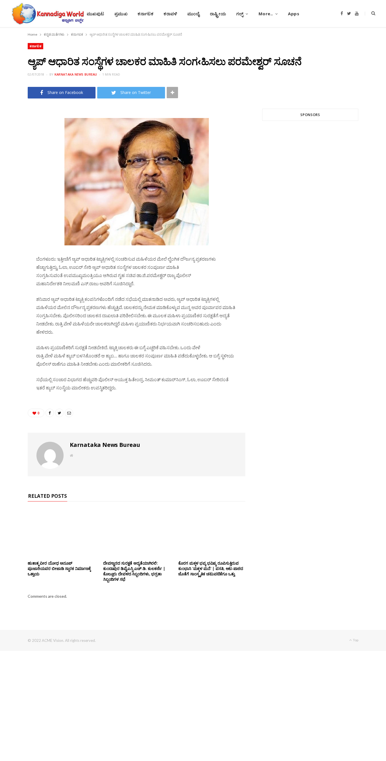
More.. (266, 13)
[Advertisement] (310, 193)
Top (355, 640)
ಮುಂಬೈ (193, 13)
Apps (293, 13)
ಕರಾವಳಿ (170, 13)
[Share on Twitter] (14, 146)
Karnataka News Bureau (76, 74)
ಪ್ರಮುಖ (121, 13)
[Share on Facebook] (14, 131)
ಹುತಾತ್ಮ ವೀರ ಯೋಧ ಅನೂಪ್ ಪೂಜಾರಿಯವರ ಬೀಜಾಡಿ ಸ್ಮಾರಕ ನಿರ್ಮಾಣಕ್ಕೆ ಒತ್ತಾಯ (59, 568)
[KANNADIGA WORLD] (47, 13)
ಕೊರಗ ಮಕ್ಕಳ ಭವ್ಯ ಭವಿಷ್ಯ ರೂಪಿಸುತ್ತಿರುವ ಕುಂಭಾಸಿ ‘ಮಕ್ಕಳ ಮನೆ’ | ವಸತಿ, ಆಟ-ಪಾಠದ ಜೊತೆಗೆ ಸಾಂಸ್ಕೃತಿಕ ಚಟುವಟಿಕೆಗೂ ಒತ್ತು (210, 568)
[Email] (14, 160)
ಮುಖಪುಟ (95, 13)
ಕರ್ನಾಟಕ (145, 13)
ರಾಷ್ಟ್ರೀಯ (218, 13)
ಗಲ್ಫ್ (239, 13)
